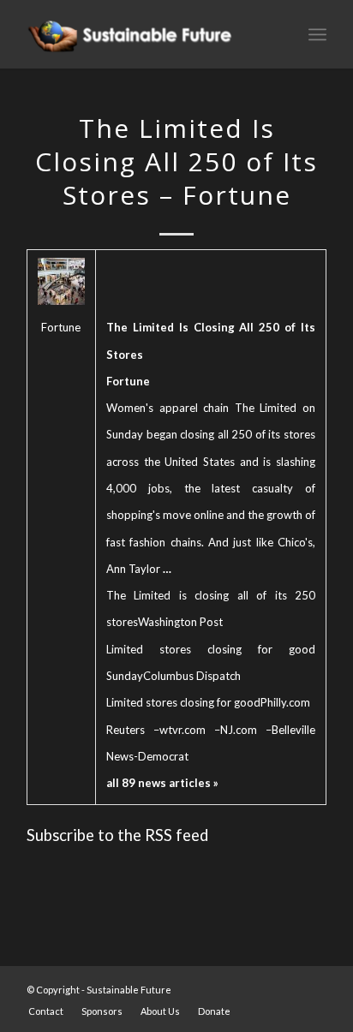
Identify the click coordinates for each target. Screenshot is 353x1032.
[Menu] (317, 34)
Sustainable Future (129, 989)
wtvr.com (182, 730)
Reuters (125, 730)
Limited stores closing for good (183, 702)
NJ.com (238, 730)
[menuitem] (46, 1011)
